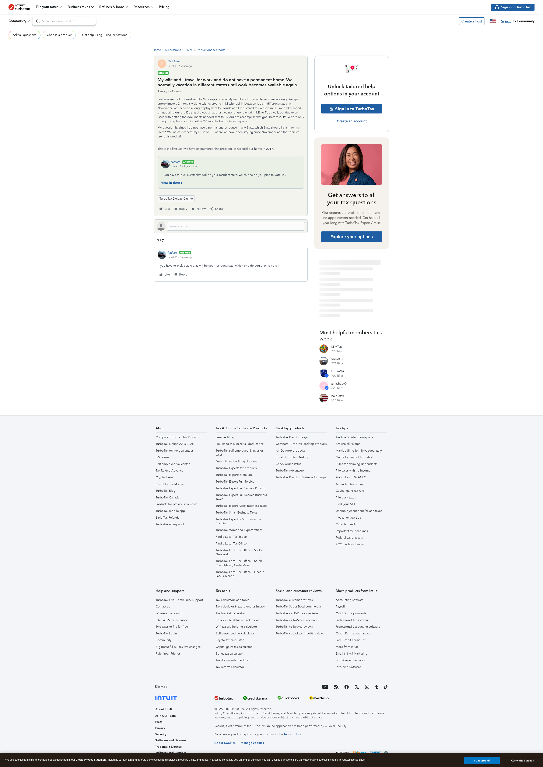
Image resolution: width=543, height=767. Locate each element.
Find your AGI (345, 504)
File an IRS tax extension (172, 620)
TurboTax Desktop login (292, 437)
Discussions (173, 50)
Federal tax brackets (349, 537)
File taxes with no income (353, 470)
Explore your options (351, 236)
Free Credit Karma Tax (351, 640)
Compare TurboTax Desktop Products (301, 444)
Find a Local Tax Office (231, 543)
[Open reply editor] (230, 226)
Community (17, 21)
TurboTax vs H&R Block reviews (297, 613)
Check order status (288, 464)
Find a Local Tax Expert (231, 537)
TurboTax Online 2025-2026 (175, 444)
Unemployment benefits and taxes (359, 511)
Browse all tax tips (348, 444)
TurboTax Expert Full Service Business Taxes (241, 497)
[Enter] (36, 21)
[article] (231, 264)
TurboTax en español (170, 524)
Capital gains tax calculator (234, 647)
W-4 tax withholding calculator (236, 626)
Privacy (160, 728)
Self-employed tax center (173, 464)
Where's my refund (169, 613)
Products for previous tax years (176, 504)
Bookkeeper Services (350, 660)
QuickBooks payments (351, 613)
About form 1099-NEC (351, 477)
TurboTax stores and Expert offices (239, 530)
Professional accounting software (358, 626)
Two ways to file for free (172, 626)
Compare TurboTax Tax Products (178, 437)
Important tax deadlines (352, 531)
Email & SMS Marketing (351, 653)
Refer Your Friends (168, 653)
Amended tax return (349, 484)
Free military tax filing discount (237, 461)
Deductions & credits (210, 50)
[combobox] (64, 21)
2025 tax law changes (350, 544)
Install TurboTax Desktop (292, 457)
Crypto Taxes (164, 477)
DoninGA (337, 371)
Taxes (188, 50)
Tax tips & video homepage (354, 437)
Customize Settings (522, 760)
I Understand (482, 760)
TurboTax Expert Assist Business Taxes (241, 506)
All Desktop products (290, 450)
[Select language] (493, 21)
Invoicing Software (348, 667)
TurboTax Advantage (290, 470)
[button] (471, 21)
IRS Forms (162, 457)
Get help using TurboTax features (104, 35)
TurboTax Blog (166, 491)
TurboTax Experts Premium (234, 475)
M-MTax (336, 347)
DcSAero (174, 61)
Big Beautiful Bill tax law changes (178, 647)
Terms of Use (292, 734)
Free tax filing (225, 437)
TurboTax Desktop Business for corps (301, 477)
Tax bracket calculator (230, 613)
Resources (142, 7)
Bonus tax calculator (229, 653)
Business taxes (79, 7)
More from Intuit (347, 647)
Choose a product (59, 35)
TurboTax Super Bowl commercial (299, 606)
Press (158, 722)
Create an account (352, 121)
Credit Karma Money (170, 484)
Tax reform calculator (230, 667)
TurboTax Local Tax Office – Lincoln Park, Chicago (240, 574)
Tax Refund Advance (169, 470)
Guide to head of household (355, 457)
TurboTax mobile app (170, 511)
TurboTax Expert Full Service (235, 481)
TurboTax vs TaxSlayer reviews (296, 620)
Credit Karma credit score (353, 633)
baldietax (337, 396)
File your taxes (47, 7)
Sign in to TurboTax (354, 108)
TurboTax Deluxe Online (176, 198)
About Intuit (163, 709)
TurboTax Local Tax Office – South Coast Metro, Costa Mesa (239, 563)
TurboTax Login (166, 633)
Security (160, 734)
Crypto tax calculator (230, 640)
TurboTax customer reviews (294, 600)
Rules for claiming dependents (356, 464)
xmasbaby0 (339, 383)
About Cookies (224, 743)
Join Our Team (165, 716)
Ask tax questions (24, 35)
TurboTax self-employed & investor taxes (239, 453)
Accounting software (350, 600)
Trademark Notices (168, 747)
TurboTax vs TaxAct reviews (294, 626)
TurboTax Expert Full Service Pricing (240, 488)
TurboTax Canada (167, 497)
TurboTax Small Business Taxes (236, 512)
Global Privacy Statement (91, 759)
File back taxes (346, 497)
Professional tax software (352, 620)
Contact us (163, 606)
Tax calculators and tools (232, 600)
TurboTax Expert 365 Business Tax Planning (239, 521)
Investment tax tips (348, 517)
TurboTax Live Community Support (179, 600)
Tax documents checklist (232, 660)
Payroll (340, 606)
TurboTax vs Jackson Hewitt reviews (300, 633)
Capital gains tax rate (350, 491)
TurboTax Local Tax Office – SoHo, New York (239, 552)
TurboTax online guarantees (174, 450)
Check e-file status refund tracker (238, 620)
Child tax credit (346, 524)
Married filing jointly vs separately (359, 450)
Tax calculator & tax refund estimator (240, 606)
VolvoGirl (337, 359)
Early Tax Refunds (167, 517)
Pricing (164, 7)
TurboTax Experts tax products (236, 468)
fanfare (176, 162)
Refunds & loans (111, 7)
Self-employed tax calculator (235, 633)
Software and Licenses (170, 740)
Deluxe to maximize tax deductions (239, 444)
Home (157, 50)
